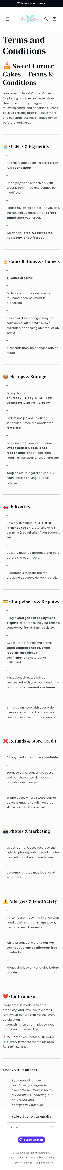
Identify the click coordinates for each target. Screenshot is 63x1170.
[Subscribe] (52, 1126)
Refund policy (28, 1157)
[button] (7, 19)
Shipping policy (44, 1162)
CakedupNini (29, 1152)
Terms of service (22, 1162)
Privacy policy (47, 1157)
